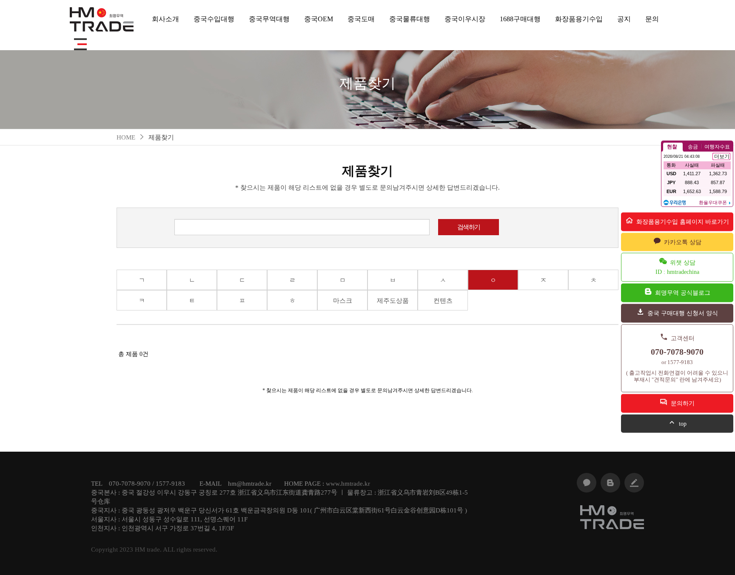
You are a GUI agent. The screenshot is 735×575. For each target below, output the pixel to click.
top (682, 423)
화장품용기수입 (579, 19)
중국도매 (361, 19)
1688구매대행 (520, 19)
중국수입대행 (214, 19)
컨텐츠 (443, 300)
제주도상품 (393, 300)
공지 (624, 19)
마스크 (342, 300)
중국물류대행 (409, 19)
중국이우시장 (464, 19)
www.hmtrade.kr (348, 483)
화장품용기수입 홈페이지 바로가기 (682, 222)
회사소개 (165, 19)
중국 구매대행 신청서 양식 (682, 313)
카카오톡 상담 (681, 242)
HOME (126, 137)
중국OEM (318, 19)
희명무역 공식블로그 (681, 293)
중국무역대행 (269, 19)
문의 (652, 19)
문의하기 (682, 403)
